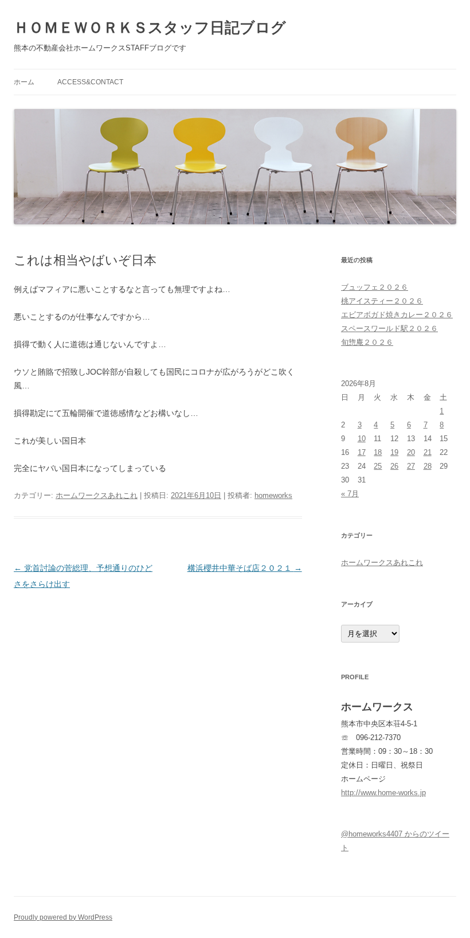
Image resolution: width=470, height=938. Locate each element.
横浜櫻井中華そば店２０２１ (244, 568)
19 (394, 452)
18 (378, 452)
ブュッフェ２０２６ (374, 287)
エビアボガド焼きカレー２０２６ (397, 314)
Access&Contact (90, 82)
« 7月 (350, 493)
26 (394, 466)
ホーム (24, 82)
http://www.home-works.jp (383, 792)
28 (428, 466)
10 (362, 438)
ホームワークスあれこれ (97, 495)
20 (411, 452)
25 (378, 466)
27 (411, 466)
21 (428, 452)
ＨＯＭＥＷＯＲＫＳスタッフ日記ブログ (150, 27)
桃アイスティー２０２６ (382, 301)
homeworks (273, 495)
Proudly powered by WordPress (63, 917)
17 (362, 452)
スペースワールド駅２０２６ (389, 328)
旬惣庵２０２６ (367, 342)
